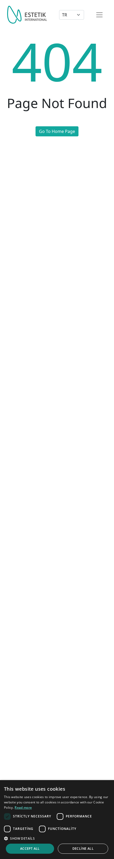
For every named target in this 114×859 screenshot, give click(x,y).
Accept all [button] (30, 848)
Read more (23, 807)
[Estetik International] (27, 14)
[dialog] (57, 819)
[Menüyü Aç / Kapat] (99, 15)
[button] (57, 838)
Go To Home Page (57, 131)
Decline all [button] (83, 848)
